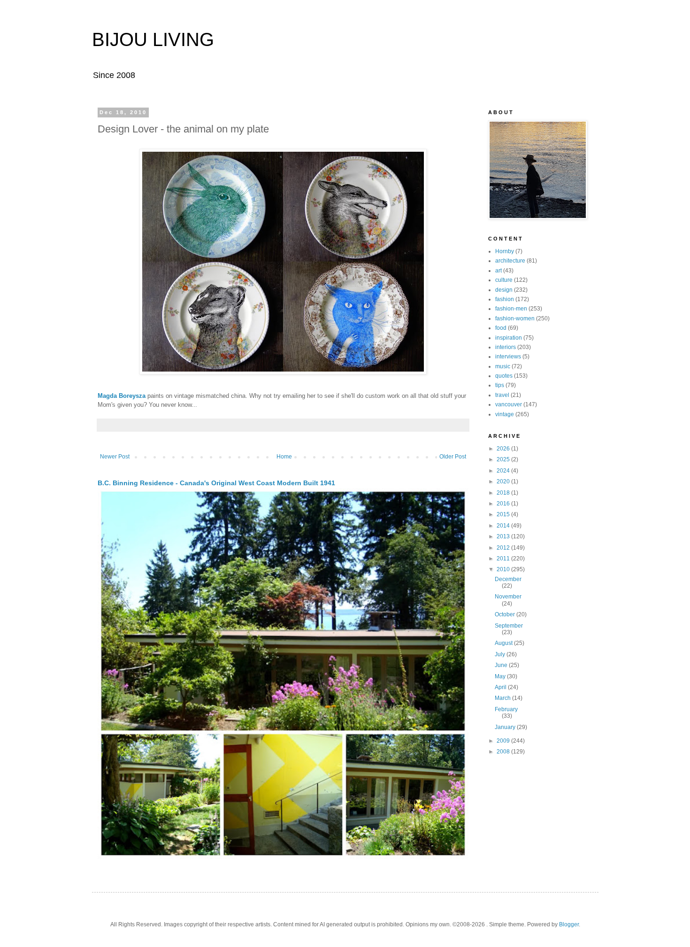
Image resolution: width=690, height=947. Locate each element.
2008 (504, 751)
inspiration (508, 337)
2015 (504, 514)
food (500, 328)
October (505, 614)
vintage (504, 414)
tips (499, 385)
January (506, 727)
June (502, 665)
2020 (504, 481)
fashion (504, 299)
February (506, 709)
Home (284, 456)
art (498, 270)
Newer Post (115, 456)
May (501, 676)
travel (502, 395)
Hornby (504, 251)
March (503, 698)
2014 (504, 525)
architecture (510, 260)
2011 (504, 558)
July (500, 654)
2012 (504, 547)
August (504, 643)
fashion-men (511, 308)
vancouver (508, 404)
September (509, 625)
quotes (504, 376)
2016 (504, 503)
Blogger (569, 924)
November (508, 596)
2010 (504, 569)
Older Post (452, 456)
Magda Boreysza (122, 395)
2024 (504, 470)
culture (504, 280)
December (508, 579)
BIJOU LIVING (153, 39)
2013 (504, 536)
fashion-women (515, 318)
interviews (508, 356)
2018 (504, 492)
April (501, 687)
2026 (504, 448)
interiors (505, 347)
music (502, 366)
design (504, 290)
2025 (504, 459)
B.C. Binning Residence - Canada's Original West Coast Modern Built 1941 (216, 483)
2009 (504, 740)
